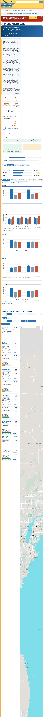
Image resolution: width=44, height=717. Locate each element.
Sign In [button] (3, 6)
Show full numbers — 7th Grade (7, 303)
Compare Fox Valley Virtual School (10, 131)
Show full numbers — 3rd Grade (7, 206)
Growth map (34, 179)
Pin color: (5, 323)
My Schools (23, 320)
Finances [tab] (27, 165)
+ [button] (41, 327)
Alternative (23, 313)
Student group (12, 182)
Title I (3, 315)
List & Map (4, 318)
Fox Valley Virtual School (12, 68)
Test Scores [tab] (10, 165)
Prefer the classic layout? (32, 13)
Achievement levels (14, 179)
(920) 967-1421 (6, 114)
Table (9, 318)
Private (28, 313)
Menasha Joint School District (12, 43)
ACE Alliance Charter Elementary (6, 422)
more (5, 127)
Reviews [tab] (16, 165)
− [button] (41, 329)
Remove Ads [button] (9, 6)
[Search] (40, 2)
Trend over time (21, 179)
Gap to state (28, 179)
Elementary (9, 313)
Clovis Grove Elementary (5, 382)
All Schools (33, 313)
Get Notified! (33, 17)
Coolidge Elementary (6, 450)
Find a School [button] (4, 4)
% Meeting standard (5, 179)
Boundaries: (32, 321)
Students (17, 321)
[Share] (42, 2)
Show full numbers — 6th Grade (7, 279)
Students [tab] (22, 165)
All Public (3, 313)
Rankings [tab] (4, 165)
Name (5, 321)
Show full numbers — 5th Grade (7, 254)
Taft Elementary (5, 395)
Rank (13, 321)
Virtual (8, 315)
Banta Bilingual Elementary (5, 356)
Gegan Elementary (6, 369)
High (18, 313)
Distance (9, 321)
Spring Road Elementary (5, 408)
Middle (14, 313)
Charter (39, 313)
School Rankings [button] (11, 4)
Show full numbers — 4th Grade (7, 230)
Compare (14, 352)
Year (2, 182)
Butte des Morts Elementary (5, 343)
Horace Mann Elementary (5, 437)
